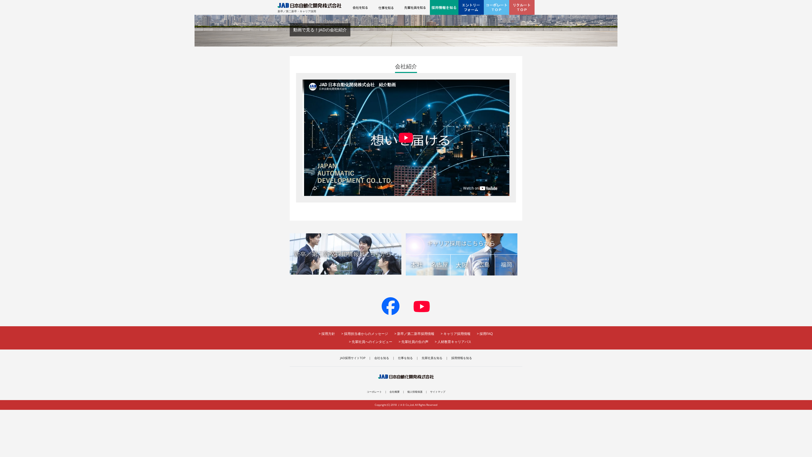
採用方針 (328, 333)
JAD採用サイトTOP (352, 358)
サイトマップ (437, 392)
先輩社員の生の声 (414, 341)
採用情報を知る (461, 358)
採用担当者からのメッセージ (366, 333)
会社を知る (381, 358)
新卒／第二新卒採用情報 (415, 333)
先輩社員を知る (432, 358)
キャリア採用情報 (456, 333)
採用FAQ (486, 333)
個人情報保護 (414, 392)
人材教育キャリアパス (454, 341)
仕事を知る (405, 358)
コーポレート (374, 392)
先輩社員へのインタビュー (372, 341)
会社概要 (395, 392)
